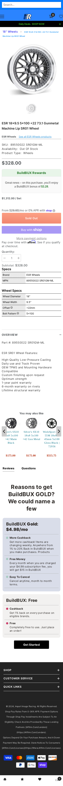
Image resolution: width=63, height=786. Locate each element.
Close (60, 24)
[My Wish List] (61, 16)
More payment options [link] (31, 238)
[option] (31, 69)
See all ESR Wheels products (35, 136)
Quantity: (8, 251)
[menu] (2, 16)
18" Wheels (10, 31)
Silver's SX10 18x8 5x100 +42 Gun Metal (31, 435)
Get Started (31, 644)
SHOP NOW (38, 24)
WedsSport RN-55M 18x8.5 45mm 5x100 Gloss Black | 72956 (52, 439)
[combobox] (31, 5)
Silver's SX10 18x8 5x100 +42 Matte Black (11, 437)
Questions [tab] (29, 468)
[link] (5, 779)
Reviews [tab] (8, 468)
